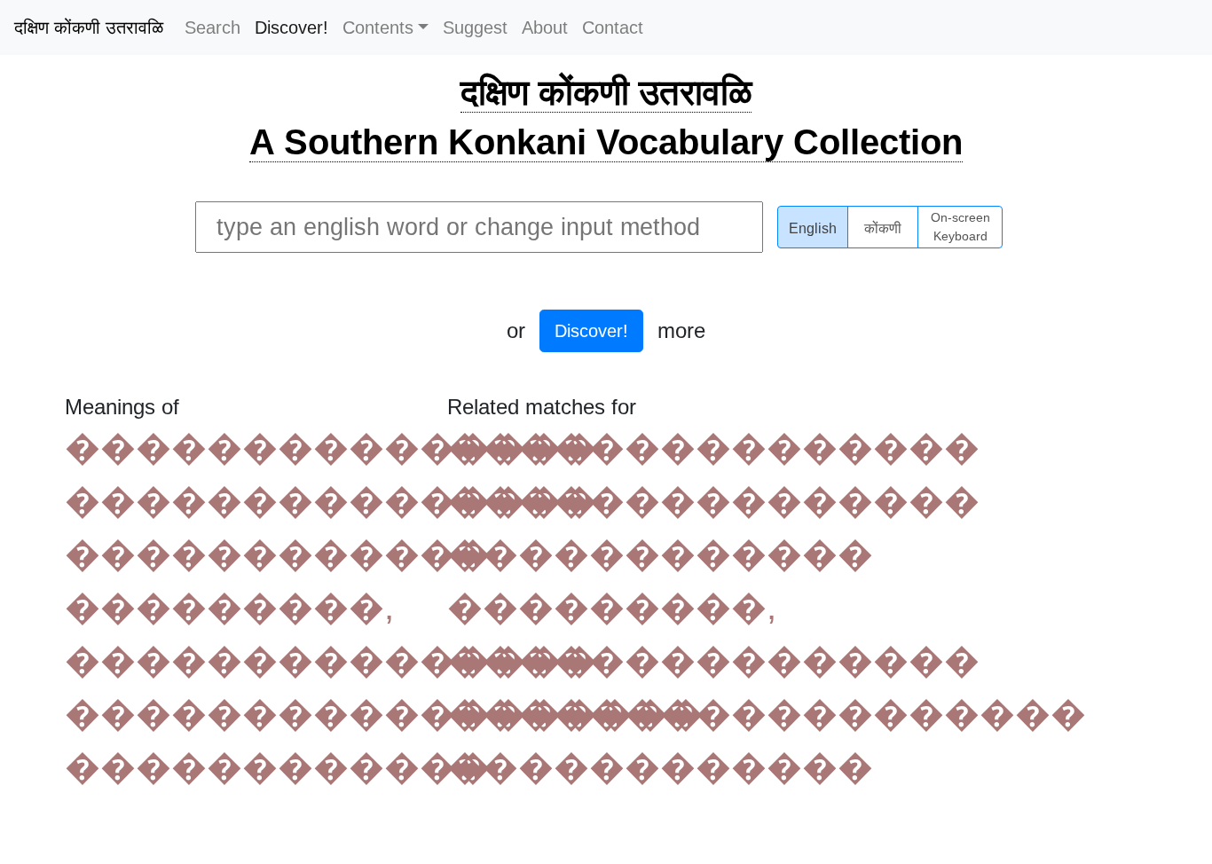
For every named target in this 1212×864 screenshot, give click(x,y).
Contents (377, 27)
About (545, 27)
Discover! (291, 27)
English (813, 228)
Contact (612, 27)
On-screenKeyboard (960, 227)
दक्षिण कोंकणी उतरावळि (88, 27)
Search (212, 27)
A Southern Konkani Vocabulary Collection (606, 141)
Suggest (475, 27)
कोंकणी (882, 228)
